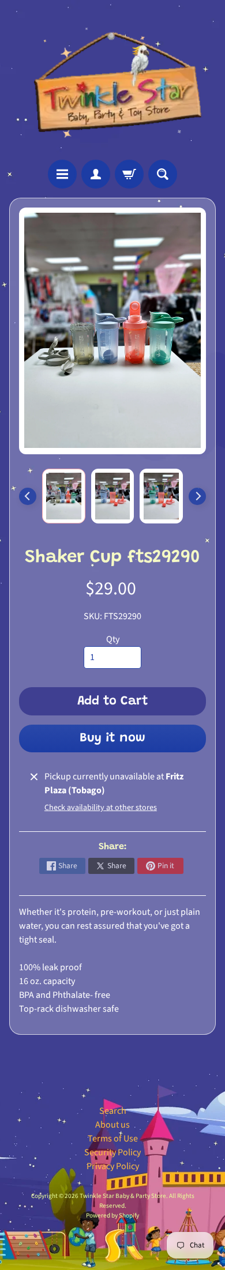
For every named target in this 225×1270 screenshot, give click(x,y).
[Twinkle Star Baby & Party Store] (112, 79)
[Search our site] (162, 174)
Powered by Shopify (112, 1215)
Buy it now (112, 738)
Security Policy (112, 1152)
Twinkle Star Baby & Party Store (123, 1196)
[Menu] (62, 174)
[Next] (197, 496)
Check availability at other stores (100, 807)
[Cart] (129, 174)
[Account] (95, 174)
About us (112, 1124)
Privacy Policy (113, 1166)
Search (112, 1111)
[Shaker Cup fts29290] (63, 496)
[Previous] (27, 496)
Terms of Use (113, 1138)
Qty (112, 639)
